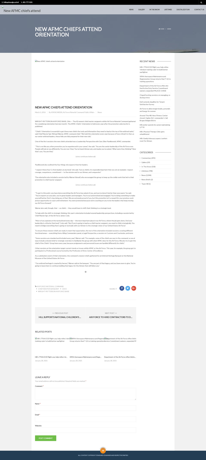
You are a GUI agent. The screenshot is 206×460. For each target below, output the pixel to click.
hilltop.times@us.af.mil (11, 2)
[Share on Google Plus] (133, 288)
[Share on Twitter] (127, 288)
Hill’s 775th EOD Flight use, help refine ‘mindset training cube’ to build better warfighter (154, 69)
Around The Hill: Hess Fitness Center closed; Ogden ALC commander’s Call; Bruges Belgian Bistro (154, 118)
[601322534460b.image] (56, 345)
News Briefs (146, 180)
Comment (39, 386)
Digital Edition (183, 10)
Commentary (146, 158)
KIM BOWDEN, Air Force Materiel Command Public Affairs (72, 112)
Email (37, 415)
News (131, 10)
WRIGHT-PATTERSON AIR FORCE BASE (53, 291)
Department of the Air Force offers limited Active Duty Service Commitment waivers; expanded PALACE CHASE (154, 88)
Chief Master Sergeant (48, 289)
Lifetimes (168, 10)
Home (162, 29)
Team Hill (145, 184)
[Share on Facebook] (121, 288)
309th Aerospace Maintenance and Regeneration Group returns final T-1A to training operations (155, 78)
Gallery (141, 10)
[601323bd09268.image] (91, 345)
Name (38, 404)
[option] (51, 349)
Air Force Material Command (50, 286)
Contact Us (199, 10)
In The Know (154, 10)
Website (38, 426)
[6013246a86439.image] (125, 345)
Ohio (64, 289)
